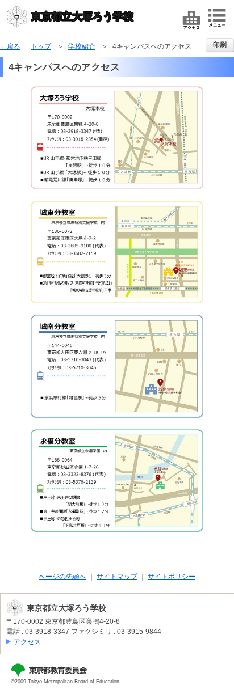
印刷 (220, 45)
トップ (41, 46)
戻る (13, 46)
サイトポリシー (171, 577)
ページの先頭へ (62, 577)
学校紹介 (81, 46)
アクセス (27, 642)
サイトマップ (117, 577)
